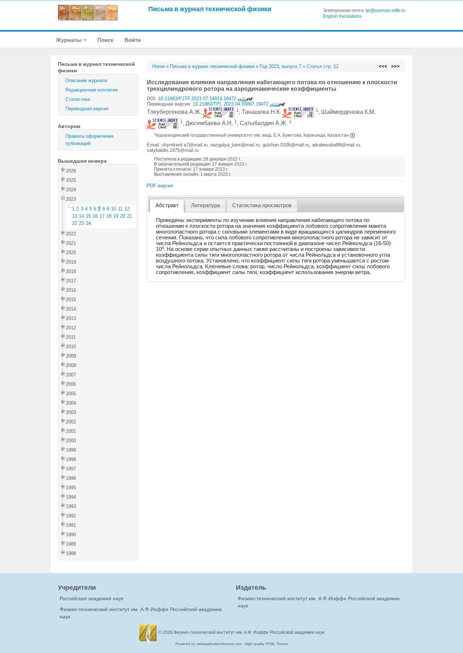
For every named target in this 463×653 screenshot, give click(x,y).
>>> (395, 66)
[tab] (167, 205)
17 (102, 216)
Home (158, 66)
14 (81, 216)
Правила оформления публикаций (89, 139)
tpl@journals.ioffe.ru (385, 10)
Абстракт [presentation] (167, 205)
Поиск (105, 40)
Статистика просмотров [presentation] (262, 205)
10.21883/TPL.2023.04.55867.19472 (231, 104)
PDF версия (160, 185)
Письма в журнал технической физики (209, 9)
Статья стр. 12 (323, 66)
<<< (383, 66)
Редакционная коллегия (91, 90)
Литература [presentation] (205, 205)
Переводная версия (87, 108)
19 (115, 216)
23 (81, 223)
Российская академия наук (91, 598)
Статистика (77, 99)
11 (120, 209)
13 (74, 216)
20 (122, 216)
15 (88, 216)
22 (74, 223)
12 (126, 209)
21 (129, 216)
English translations (342, 16)
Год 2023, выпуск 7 (280, 66)
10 (113, 209)
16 (95, 216)
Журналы (69, 40)
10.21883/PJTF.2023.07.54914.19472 (198, 98)
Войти (132, 40)
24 (88, 223)
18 (108, 216)
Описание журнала (86, 80)
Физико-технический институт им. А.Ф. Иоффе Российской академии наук (249, 632)
